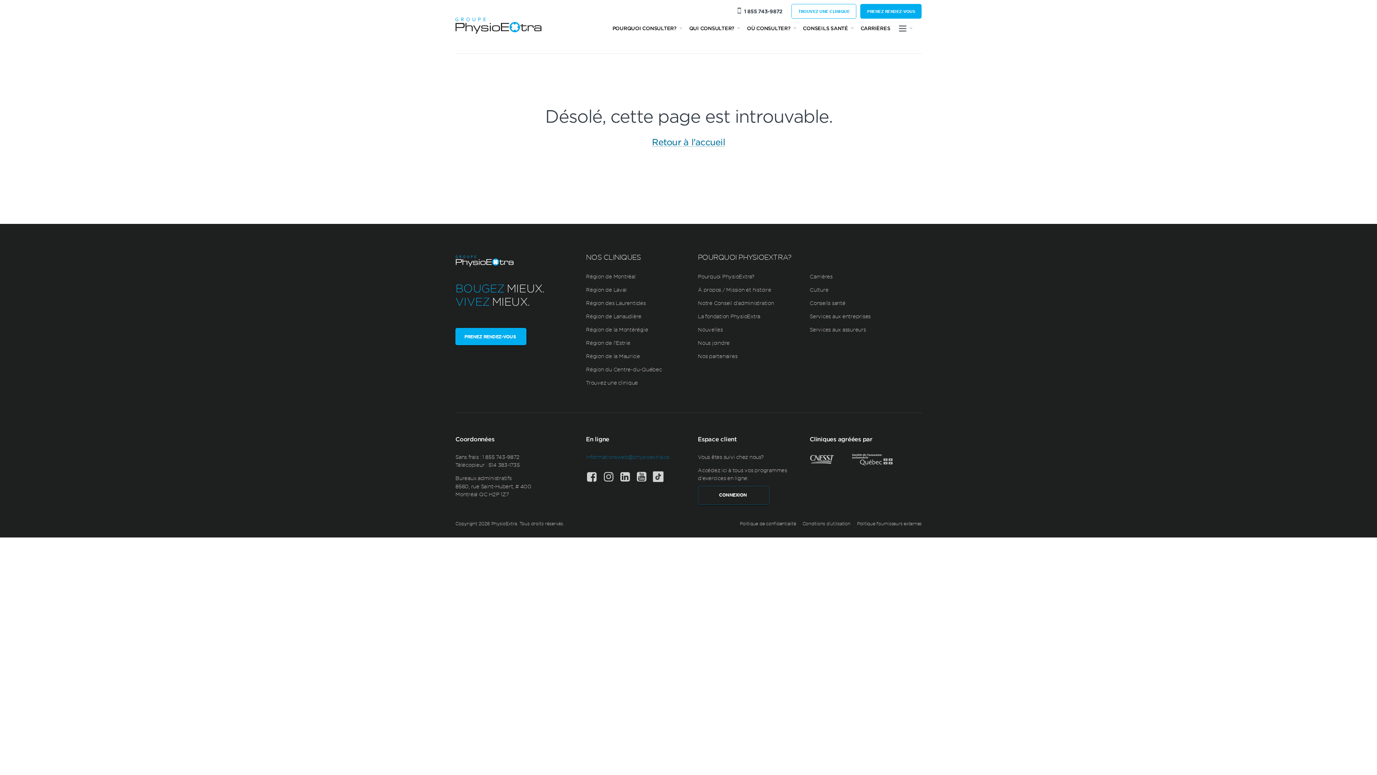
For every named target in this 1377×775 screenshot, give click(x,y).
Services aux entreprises (840, 316)
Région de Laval (606, 289)
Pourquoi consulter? (644, 28)
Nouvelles (710, 329)
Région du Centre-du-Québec (624, 369)
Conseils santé (825, 28)
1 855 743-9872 (763, 11)
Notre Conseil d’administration (736, 303)
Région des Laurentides (616, 303)
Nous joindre (714, 342)
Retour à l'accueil (688, 142)
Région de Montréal (611, 276)
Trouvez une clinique (824, 11)
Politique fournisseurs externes (889, 523)
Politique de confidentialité (768, 523)
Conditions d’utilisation (827, 523)
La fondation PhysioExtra (729, 316)
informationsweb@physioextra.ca (627, 457)
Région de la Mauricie (613, 356)
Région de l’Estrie (608, 342)
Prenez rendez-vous (891, 11)
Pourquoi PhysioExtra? (726, 276)
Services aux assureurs (838, 329)
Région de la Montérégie (617, 329)
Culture (819, 289)
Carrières (875, 28)
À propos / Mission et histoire (734, 289)
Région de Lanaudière (614, 316)
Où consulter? (769, 28)
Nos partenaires (717, 356)
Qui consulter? (712, 28)
